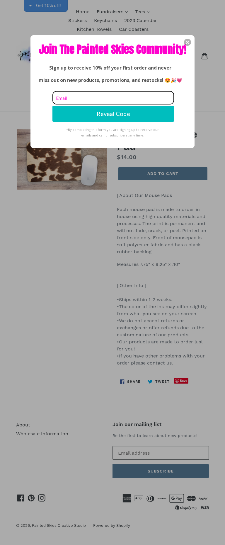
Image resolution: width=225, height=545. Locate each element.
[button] (187, 42)
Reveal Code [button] (113, 113)
